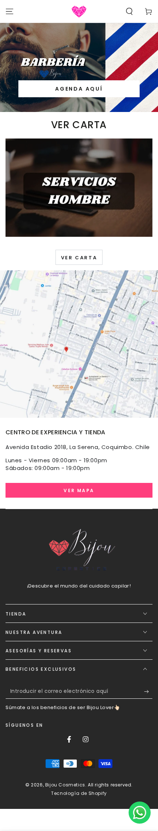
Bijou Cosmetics (65, 785)
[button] (129, 11)
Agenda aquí (79, 88)
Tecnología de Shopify (79, 793)
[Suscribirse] (148, 691)
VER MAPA (79, 490)
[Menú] (9, 11)
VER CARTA (79, 257)
